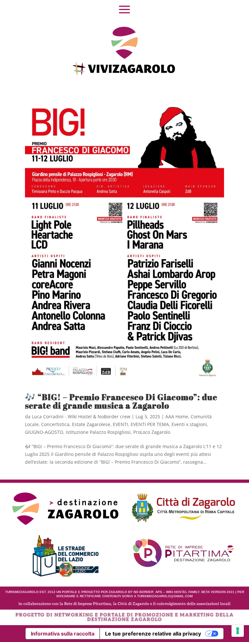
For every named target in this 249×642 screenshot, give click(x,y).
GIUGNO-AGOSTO (44, 432)
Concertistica (55, 424)
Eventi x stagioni (189, 424)
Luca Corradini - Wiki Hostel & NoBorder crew (81, 416)
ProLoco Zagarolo (151, 432)
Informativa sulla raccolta (62, 633)
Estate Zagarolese (91, 424)
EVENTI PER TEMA (150, 424)
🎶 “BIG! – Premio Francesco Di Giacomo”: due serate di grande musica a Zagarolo (121, 401)
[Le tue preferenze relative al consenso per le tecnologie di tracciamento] (237, 630)
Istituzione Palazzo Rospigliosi (98, 432)
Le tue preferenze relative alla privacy (153, 633)
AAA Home (176, 416)
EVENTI (120, 424)
